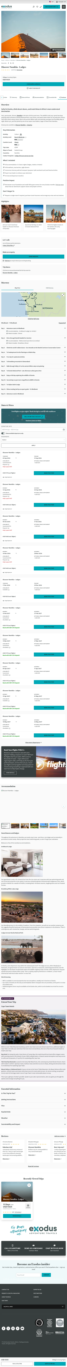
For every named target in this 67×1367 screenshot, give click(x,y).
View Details (10, 772)
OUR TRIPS (5, 1300)
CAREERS (36, 1297)
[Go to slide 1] (5, 826)
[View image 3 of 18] (24, 55)
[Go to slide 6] (53, 826)
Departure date (6, 426)
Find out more (60, 184)
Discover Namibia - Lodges (10, 272)
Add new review (59, 1136)
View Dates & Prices (33, 84)
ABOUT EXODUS (6, 1297)
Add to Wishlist (34, 88)
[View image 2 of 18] (15, 55)
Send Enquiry (33, 256)
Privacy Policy (39, 1280)
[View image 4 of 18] (34, 55)
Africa (7, 60)
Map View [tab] (17, 288)
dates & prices (50, 1363)
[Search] (34, 7)
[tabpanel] (33, 344)
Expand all (62, 323)
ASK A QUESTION (50, 6)
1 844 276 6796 (41, 7)
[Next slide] (64, 218)
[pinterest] (17, 1328)
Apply (33, 445)
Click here (7, 260)
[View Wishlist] (37, 7)
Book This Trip (54, 473)
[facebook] (3, 1328)
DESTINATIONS (38, 1293)
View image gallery (59, 49)
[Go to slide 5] (44, 826)
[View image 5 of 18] (44, 55)
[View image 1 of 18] (5, 55)
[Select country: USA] (51, 1)
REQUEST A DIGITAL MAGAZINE (11, 1293)
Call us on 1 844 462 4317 (32, 416)
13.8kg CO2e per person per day (23, 156)
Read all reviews (33, 1166)
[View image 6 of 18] (53, 55)
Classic (16, 142)
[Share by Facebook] (8, 63)
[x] (8, 1328)
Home (2, 60)
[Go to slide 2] (15, 826)
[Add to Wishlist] (29, 1185)
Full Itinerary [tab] (49, 288)
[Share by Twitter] (10, 63)
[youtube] (22, 1328)
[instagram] (13, 1328)
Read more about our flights (33, 420)
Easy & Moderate (19, 137)
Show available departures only (14, 433)
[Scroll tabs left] (1, 97)
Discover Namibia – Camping (24, 125)
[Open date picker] (64, 430)
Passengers (5, 436)
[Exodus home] (6, 6)
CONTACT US (5, 1289)
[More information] (25, 137)
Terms (45, 1280)
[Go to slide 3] (25, 826)
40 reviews (19, 70)
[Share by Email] (13, 63)
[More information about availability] (8, 465)
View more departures (32, 742)
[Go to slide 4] (34, 826)
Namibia (13, 60)
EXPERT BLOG (37, 1289)
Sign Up (46, 1275)
